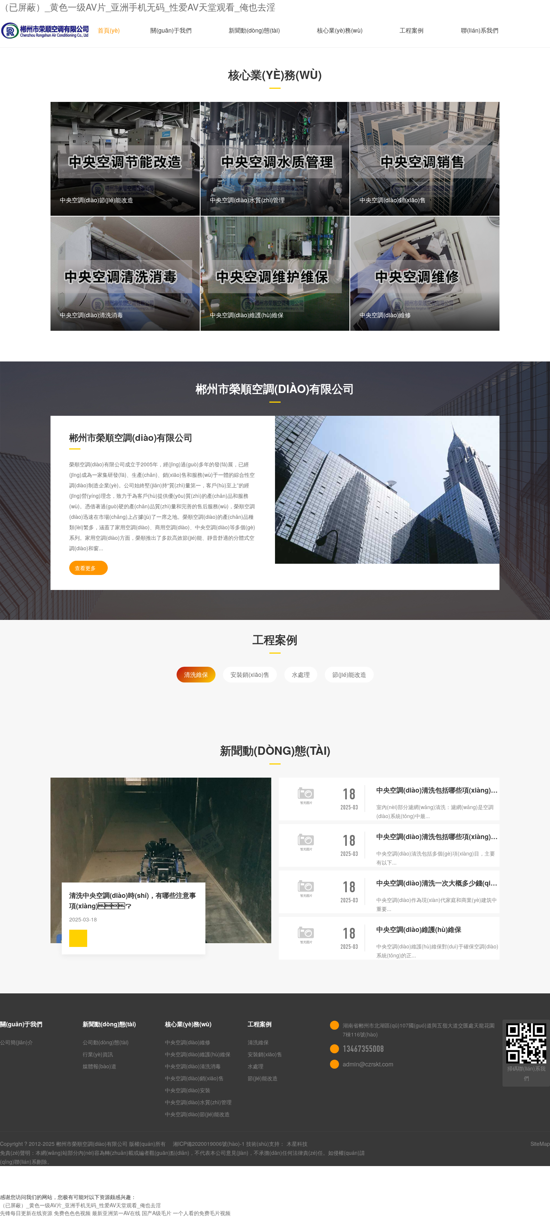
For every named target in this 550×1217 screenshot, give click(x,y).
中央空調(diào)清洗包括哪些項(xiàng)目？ (437, 790)
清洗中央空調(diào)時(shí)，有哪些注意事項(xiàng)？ (132, 900)
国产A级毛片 (156, 1213)
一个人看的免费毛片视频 (201, 1213)
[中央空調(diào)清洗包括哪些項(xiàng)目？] (306, 842)
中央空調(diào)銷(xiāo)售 (194, 1078)
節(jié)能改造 (349, 674)
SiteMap (540, 1143)
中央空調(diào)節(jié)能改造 (197, 1114)
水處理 (301, 674)
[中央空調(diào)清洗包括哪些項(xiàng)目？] (306, 795)
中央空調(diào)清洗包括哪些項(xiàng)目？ (437, 836)
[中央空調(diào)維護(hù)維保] (306, 935)
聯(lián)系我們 (479, 30)
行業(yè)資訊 (98, 1054)
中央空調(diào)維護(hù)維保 (418, 929)
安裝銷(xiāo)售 (249, 674)
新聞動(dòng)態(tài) (254, 30)
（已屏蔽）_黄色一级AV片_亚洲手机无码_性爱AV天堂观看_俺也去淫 (137, 6)
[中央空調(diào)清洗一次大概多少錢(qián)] (306, 888)
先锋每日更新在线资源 (26, 1213)
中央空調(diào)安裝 (187, 1090)
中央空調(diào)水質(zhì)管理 (198, 1102)
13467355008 (363, 1049)
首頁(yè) (109, 30)
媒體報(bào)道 (99, 1066)
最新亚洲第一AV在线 (116, 1213)
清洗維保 (196, 674)
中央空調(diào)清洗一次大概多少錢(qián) (437, 883)
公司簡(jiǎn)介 (16, 1042)
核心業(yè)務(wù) (340, 30)
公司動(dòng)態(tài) (106, 1042)
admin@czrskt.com (368, 1064)
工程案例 (412, 30)
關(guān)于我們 (171, 30)
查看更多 (85, 568)
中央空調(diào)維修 (187, 1042)
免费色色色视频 (72, 1213)
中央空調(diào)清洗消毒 (193, 1066)
